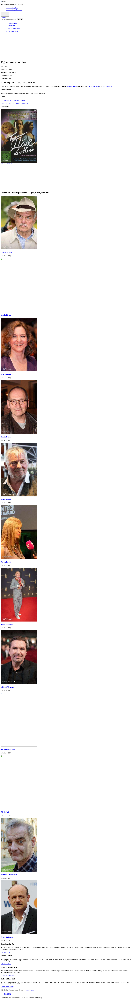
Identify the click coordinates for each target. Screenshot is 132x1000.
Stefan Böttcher (30, 990)
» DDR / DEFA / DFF (7, 987)
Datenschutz (7, 994)
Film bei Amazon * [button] (6, 164)
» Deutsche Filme (6, 964)
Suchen (20, 19)
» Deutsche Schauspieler (8, 975)
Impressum (7, 993)
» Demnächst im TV (6, 952)
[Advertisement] (54, 45)
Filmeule (3, 17)
